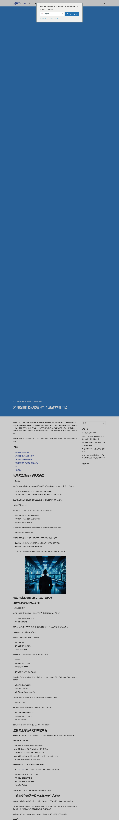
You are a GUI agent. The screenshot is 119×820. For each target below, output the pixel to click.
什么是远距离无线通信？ (89, 433)
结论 (16, 466)
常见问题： (18, 470)
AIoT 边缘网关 (22, 769)
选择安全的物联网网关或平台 (23, 459)
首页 (30, 3)
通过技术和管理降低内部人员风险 (24, 456)
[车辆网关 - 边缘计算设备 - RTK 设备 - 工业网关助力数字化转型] (19, 3)
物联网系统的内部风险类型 (23, 452)
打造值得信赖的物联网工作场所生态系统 (26, 463)
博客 (18, 401)
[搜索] (104, 3)
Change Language (72, 14)
